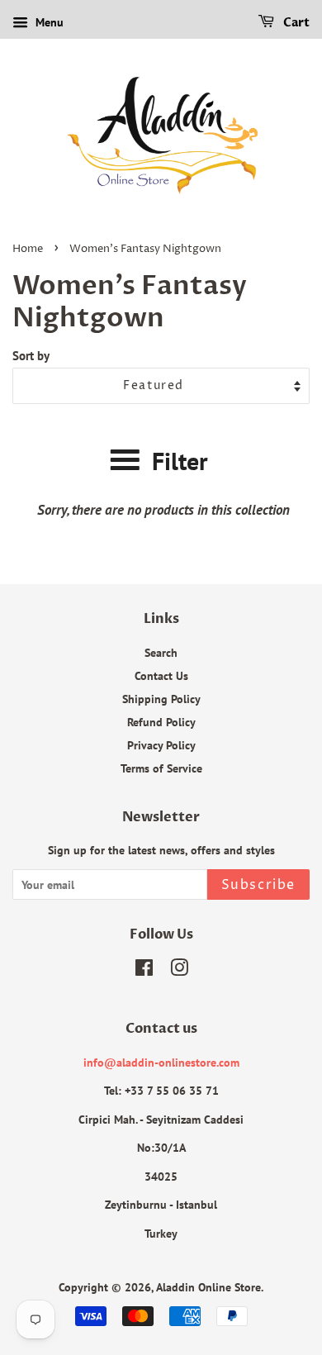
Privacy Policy (161, 745)
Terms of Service (161, 768)
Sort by (31, 355)
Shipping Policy (161, 698)
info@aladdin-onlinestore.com (161, 1062)
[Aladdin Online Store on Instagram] (179, 970)
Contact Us (161, 675)
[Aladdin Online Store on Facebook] (144, 970)
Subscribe (258, 885)
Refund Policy (161, 722)
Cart (295, 23)
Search (161, 652)
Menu (48, 22)
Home (27, 249)
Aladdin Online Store (208, 1287)
